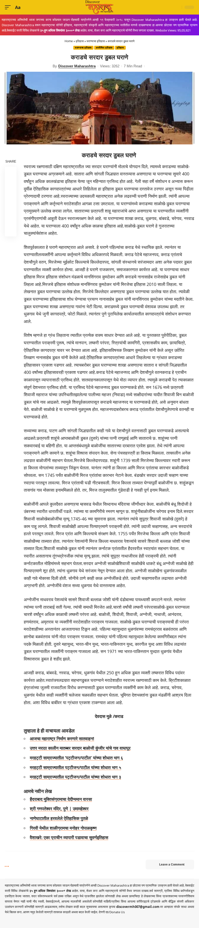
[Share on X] (11, 184)
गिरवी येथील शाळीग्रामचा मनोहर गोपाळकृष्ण (63, 828)
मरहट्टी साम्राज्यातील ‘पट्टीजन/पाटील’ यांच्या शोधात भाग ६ (76, 758)
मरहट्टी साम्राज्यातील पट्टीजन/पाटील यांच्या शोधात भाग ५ (75, 767)
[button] (9, 7)
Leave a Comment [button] (171, 864)
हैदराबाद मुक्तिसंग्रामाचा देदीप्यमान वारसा (61, 799)
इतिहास (80, 41)
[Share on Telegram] (11, 207)
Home (69, 41)
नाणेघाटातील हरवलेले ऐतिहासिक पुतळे (59, 818)
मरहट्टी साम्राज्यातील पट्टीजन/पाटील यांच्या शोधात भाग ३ (75, 777)
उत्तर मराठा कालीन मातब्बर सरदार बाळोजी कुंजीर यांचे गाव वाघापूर (80, 748)
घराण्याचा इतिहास (96, 41)
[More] (11, 230)
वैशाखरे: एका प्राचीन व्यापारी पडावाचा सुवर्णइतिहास (69, 837)
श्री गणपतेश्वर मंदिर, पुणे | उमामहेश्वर (59, 808)
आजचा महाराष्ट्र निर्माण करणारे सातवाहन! (62, 738)
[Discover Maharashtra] (99, 7)
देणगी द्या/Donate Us (112, 912)
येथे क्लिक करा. (14, 912)
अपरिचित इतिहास (104, 47)
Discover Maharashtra (77, 66)
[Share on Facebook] (11, 172)
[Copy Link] (11, 219)
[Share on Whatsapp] (11, 196)
